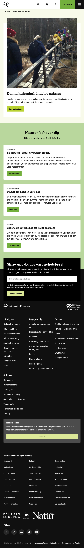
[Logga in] (55, 4)
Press (57, 333)
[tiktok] (29, 532)
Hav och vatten (10, 329)
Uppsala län (59, 492)
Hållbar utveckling (11, 338)
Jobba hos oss (61, 343)
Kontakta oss (60, 348)
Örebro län (33, 504)
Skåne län (33, 486)
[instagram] (14, 532)
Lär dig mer (9, 319)
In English (76, 543)
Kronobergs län (9, 479)
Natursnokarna (35, 359)
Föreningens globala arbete (67, 329)
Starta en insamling (12, 394)
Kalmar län (59, 473)
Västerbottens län (36, 498)
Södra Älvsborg (35, 492)
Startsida (7, 11)
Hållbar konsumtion (12, 333)
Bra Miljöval (60, 353)
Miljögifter (8, 356)
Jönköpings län (35, 473)
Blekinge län (8, 461)
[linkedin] (21, 532)
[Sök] (38, 4)
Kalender (33, 337)
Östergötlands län (61, 504)
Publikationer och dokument (67, 338)
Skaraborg (7, 486)
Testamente (9, 404)
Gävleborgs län (35, 467)
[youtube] (37, 532)
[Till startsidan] (7, 4)
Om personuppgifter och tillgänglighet (45, 543)
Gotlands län (8, 467)
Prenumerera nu (15, 293)
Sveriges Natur (61, 358)
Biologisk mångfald (12, 324)
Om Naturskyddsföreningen (67, 324)
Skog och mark (10, 361)
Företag (7, 413)
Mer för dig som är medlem (41, 368)
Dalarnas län (60, 461)
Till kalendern (15, 109)
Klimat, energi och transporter (11, 349)
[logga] (26, 515)
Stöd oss (13, 209)
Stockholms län (61, 486)
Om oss (58, 319)
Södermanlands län (11, 492)
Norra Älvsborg (35, 479)
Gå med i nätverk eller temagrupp (38, 348)
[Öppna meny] (79, 4)
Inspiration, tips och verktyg (41, 332)
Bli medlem (14, 173)
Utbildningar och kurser (39, 341)
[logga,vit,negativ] (43, 515)
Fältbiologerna (35, 364)
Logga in (42, 436)
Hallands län (60, 467)
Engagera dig (35, 319)
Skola (6, 365)
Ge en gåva (14, 245)
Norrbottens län (61, 479)
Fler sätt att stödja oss (13, 409)
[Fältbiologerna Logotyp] (12, 515)
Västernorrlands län (62, 498)
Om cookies (66, 543)
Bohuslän (33, 461)
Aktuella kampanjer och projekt (39, 325)
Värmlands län (9, 498)
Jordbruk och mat (11, 343)
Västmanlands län (11, 504)
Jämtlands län (9, 473)
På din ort (33, 354)
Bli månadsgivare (11, 385)
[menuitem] (16, 345)
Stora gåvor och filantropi (14, 399)
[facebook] (6, 532)
